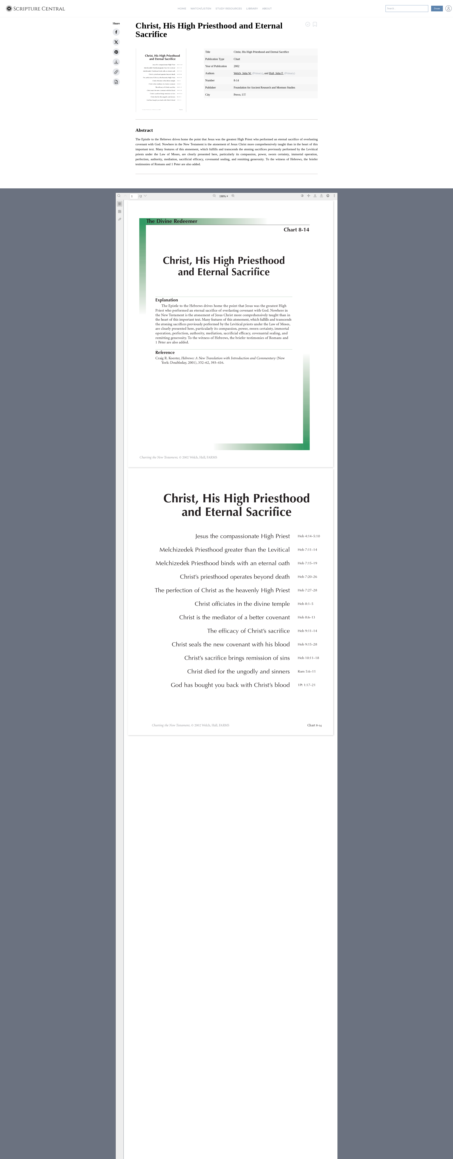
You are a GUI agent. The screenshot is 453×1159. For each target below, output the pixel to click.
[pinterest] (116, 52)
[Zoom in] (233, 196)
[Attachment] (119, 219)
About (267, 8)
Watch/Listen (200, 8)
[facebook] (116, 32)
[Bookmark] (119, 211)
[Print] (328, 196)
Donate (437, 8)
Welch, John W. (243, 73)
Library (252, 8)
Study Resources (229, 8)
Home (182, 8)
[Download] (321, 196)
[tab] (119, 204)
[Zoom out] (214, 196)
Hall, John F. (276, 73)
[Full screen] (308, 196)
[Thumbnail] (119, 204)
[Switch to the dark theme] (302, 196)
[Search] (119, 196)
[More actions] (334, 196)
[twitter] (116, 42)
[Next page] (145, 196)
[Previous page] (125, 196)
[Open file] (315, 196)
